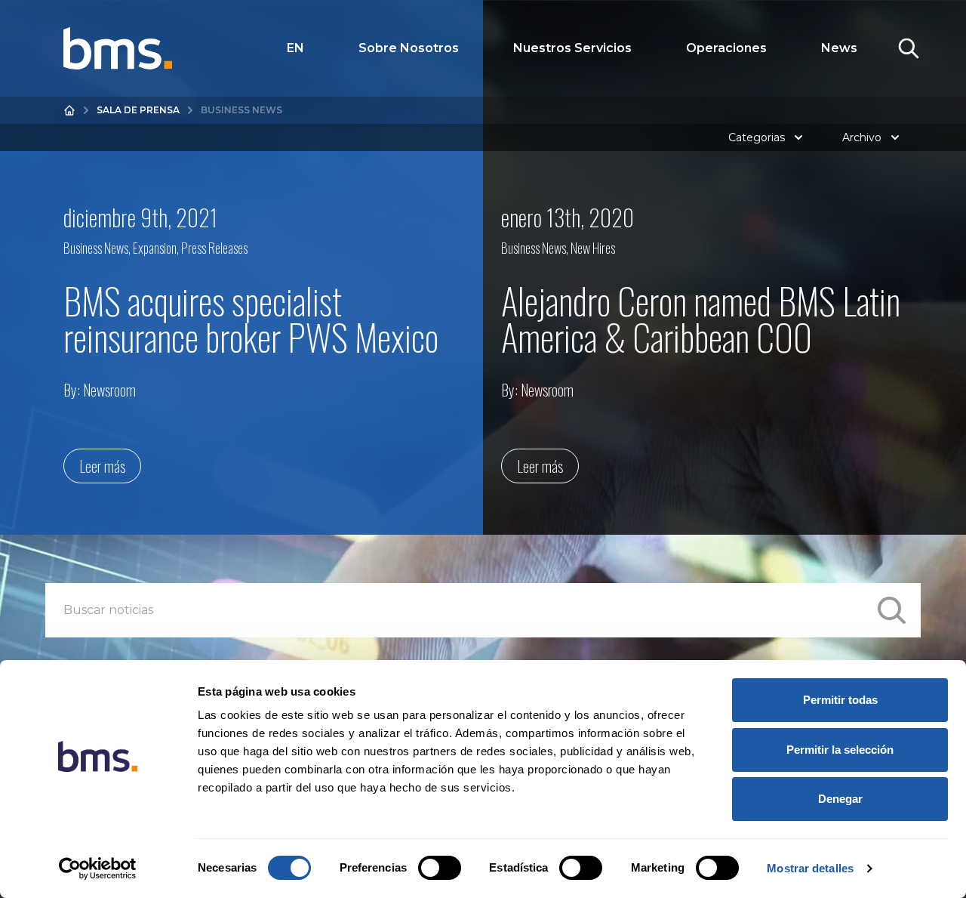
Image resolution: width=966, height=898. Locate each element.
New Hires (593, 248)
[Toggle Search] (909, 48)
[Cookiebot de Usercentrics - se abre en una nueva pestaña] (98, 868)
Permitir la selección (840, 749)
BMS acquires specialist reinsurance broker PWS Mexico (250, 318)
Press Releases (214, 248)
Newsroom (109, 389)
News (839, 48)
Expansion (155, 248)
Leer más (102, 466)
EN (295, 48)
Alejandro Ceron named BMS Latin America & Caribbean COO (700, 318)
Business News (95, 248)
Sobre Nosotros (408, 48)
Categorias (756, 137)
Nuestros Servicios (572, 48)
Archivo (861, 137)
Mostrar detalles (810, 868)
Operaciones (726, 48)
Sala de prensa (138, 110)
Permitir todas (840, 699)
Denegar (840, 798)
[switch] (439, 868)
